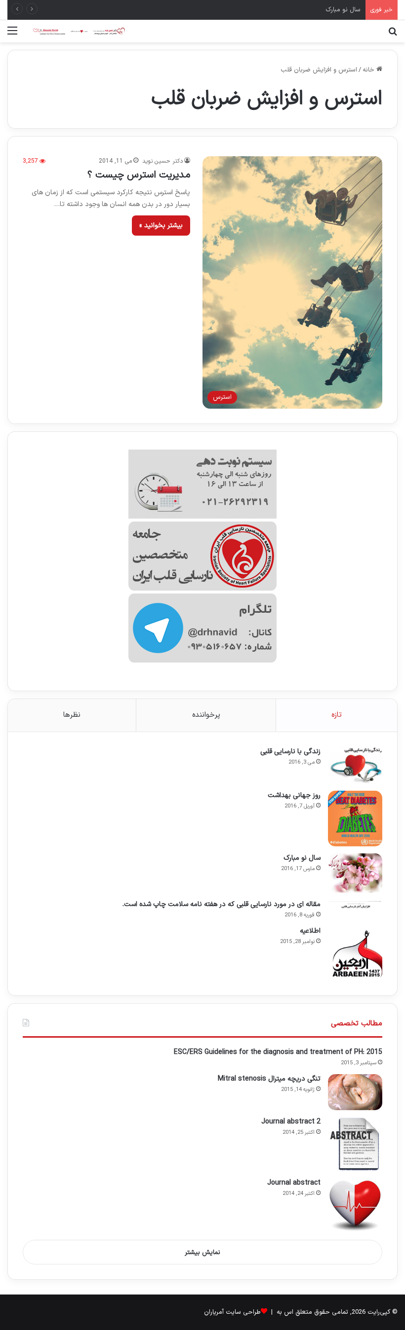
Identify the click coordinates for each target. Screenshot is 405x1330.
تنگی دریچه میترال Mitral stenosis (269, 1079)
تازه (336, 715)
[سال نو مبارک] (355, 873)
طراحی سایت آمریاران (232, 1312)
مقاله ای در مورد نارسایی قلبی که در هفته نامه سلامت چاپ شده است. (221, 904)
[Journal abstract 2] (355, 1144)
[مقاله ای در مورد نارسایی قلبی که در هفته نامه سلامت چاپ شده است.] (355, 904)
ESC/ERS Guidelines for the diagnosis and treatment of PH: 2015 (278, 1052)
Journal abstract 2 (291, 1122)
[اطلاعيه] (355, 953)
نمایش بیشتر (202, 1253)
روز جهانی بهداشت (294, 795)
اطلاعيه (310, 931)
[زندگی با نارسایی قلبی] (355, 765)
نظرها (72, 715)
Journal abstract (294, 1183)
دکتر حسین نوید (162, 161)
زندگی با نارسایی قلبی (290, 751)
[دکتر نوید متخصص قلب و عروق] (79, 31)
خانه (369, 70)
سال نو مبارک (343, 10)
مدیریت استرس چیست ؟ (138, 175)
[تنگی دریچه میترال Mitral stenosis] (355, 1092)
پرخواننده (206, 715)
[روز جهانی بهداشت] (355, 818)
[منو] (12, 35)
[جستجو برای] (393, 35)
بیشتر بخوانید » (161, 225)
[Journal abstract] (355, 1205)
